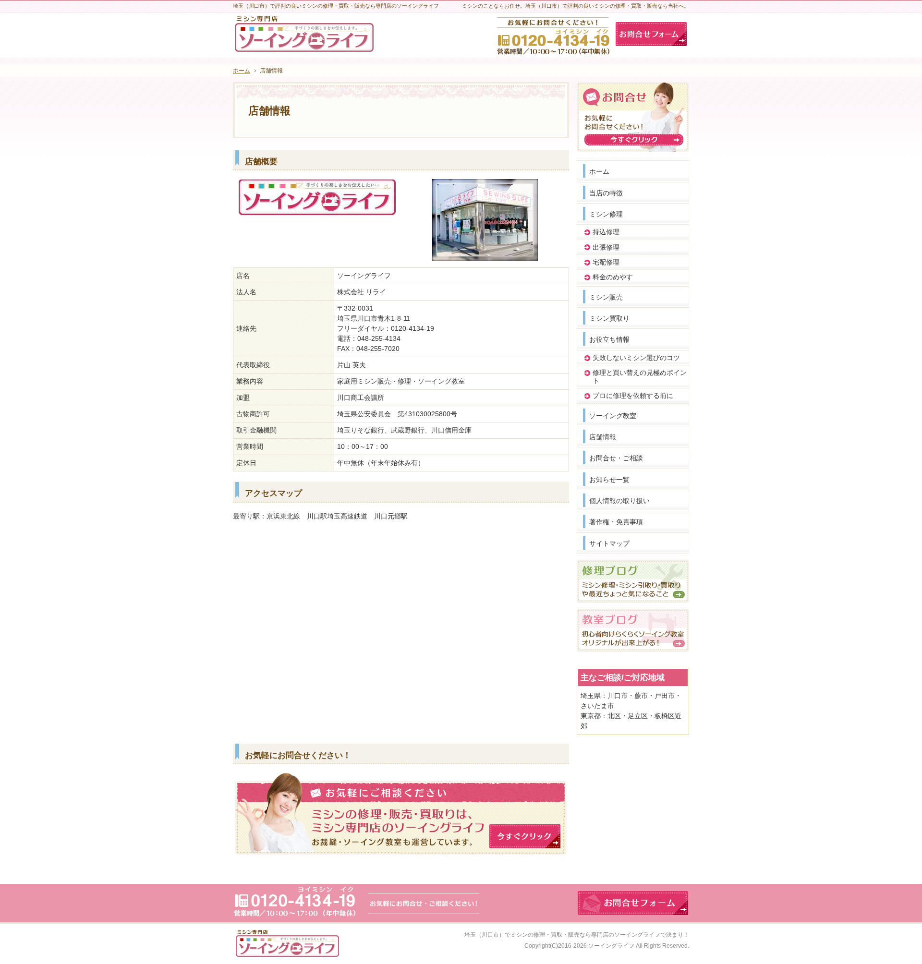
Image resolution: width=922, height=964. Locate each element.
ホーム (599, 171)
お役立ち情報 (609, 339)
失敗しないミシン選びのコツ (636, 358)
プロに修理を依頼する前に (633, 395)
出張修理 (606, 247)
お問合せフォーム (651, 34)
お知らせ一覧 (609, 479)
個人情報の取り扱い (619, 501)
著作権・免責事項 (616, 522)
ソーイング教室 (612, 416)
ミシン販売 (606, 297)
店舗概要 (261, 161)
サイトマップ (609, 543)
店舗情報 (602, 437)
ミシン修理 (606, 214)
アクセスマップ (273, 493)
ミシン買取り (609, 318)
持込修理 (606, 232)
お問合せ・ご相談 (616, 458)
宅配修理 (606, 262)
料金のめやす (613, 277)
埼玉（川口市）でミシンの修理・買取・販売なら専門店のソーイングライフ (562, 934)
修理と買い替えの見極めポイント (640, 377)
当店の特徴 (606, 193)
